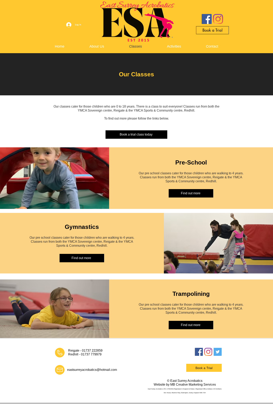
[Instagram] (218, 19)
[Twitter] (218, 352)
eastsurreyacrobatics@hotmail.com (92, 400)
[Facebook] (207, 19)
